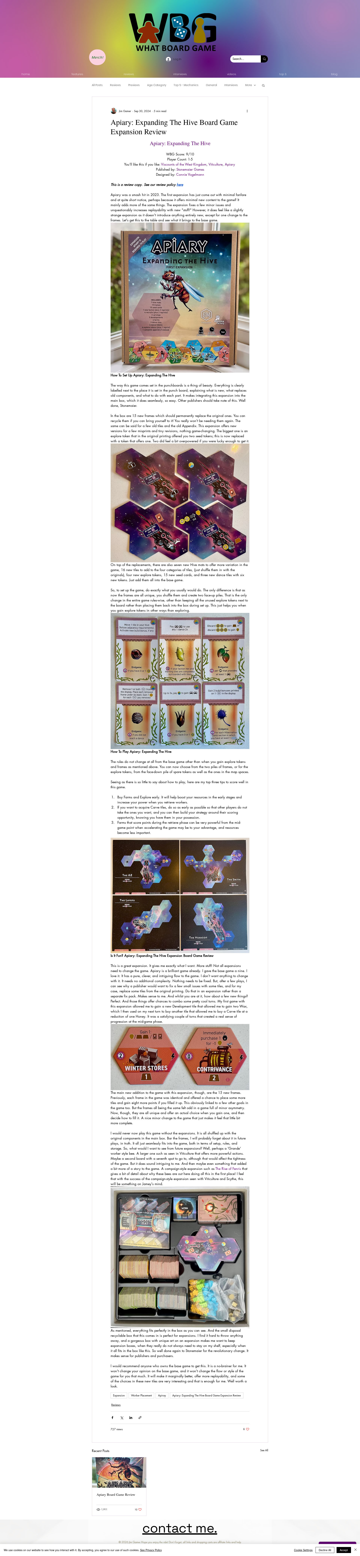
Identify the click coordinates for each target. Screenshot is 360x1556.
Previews (134, 85)
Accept (344, 1550)
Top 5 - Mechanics (186, 85)
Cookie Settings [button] (303, 1550)
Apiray (162, 1395)
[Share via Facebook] (112, 1417)
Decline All (325, 1550)
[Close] (355, 1550)
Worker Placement (141, 1395)
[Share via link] (140, 1417)
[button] (263, 85)
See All (264, 1450)
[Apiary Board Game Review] (119, 1472)
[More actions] (247, 111)
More (248, 85)
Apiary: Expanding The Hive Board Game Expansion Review (206, 1395)
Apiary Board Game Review (116, 1494)
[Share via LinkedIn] (131, 1417)
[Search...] (264, 59)
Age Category (156, 85)
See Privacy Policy (151, 1550)
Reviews (115, 85)
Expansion (119, 1395)
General (211, 85)
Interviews (231, 85)
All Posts (97, 85)
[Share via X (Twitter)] (121, 1417)
